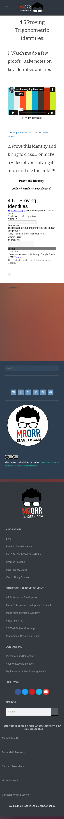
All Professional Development (22, 597)
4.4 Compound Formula (20, 132)
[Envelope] (46, 692)
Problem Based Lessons (19, 546)
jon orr (42, 132)
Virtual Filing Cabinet (17, 577)
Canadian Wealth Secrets (16, 794)
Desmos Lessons (15, 562)
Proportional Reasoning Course (23, 636)
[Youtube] (32, 692)
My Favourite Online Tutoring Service (26, 671)
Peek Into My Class (16, 569)
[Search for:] (32, 368)
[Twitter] (25, 692)
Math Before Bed (11, 738)
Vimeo (11, 136)
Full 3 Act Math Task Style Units (23, 554)
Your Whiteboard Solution (20, 663)
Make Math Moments (13, 752)
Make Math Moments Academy (23, 612)
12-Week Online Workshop (20, 628)
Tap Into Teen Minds (13, 766)
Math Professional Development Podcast (28, 605)
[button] (6, 5)
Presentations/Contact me (20, 656)
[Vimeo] (39, 692)
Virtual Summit (14, 620)
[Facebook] (18, 692)
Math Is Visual (10, 780)
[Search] (54, 367)
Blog (8, 538)
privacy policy (47, 805)
